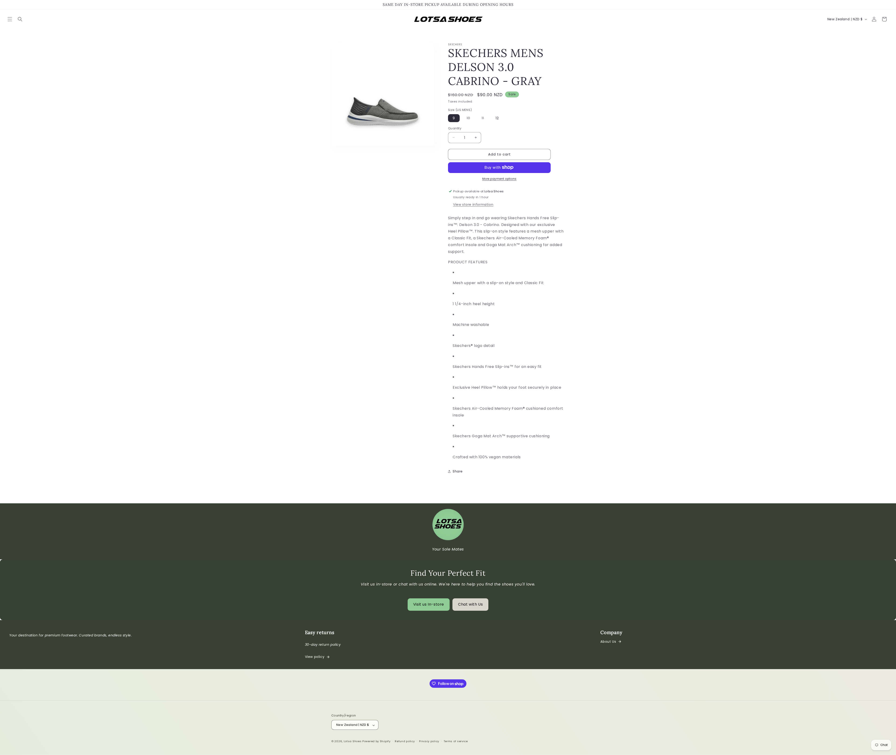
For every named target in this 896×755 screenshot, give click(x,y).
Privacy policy (429, 741)
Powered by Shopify (376, 741)
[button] (10, 19)
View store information (473, 204)
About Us (608, 641)
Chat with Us (470, 604)
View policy (315, 656)
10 (471, 119)
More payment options (499, 178)
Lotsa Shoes (353, 741)
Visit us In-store (428, 604)
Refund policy (405, 741)
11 (485, 119)
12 (497, 118)
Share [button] (458, 471)
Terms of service (456, 741)
